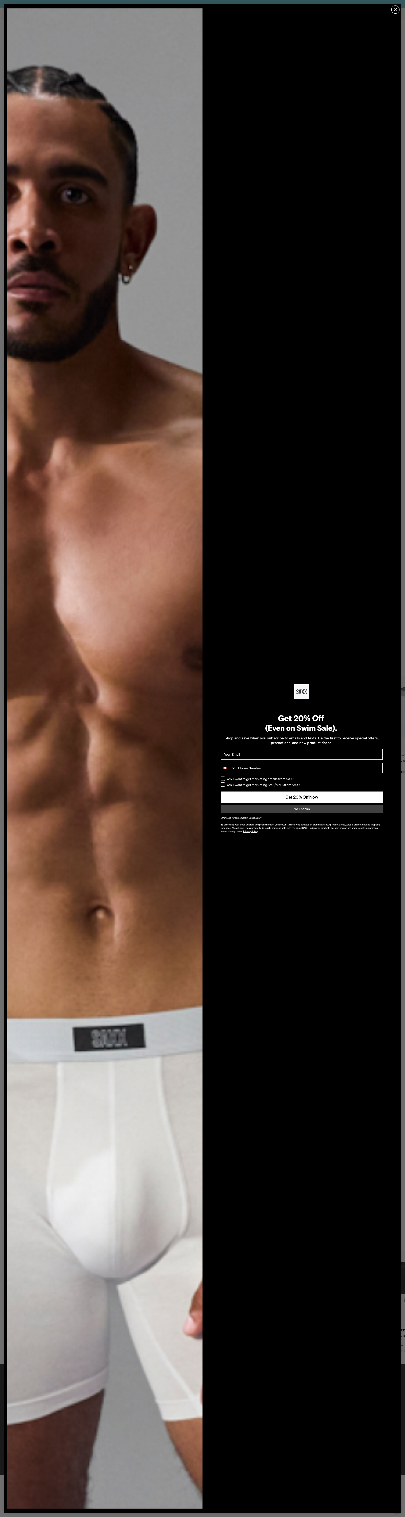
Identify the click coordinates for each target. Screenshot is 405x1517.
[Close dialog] (395, 9)
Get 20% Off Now (301, 797)
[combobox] (228, 768)
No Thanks (302, 809)
